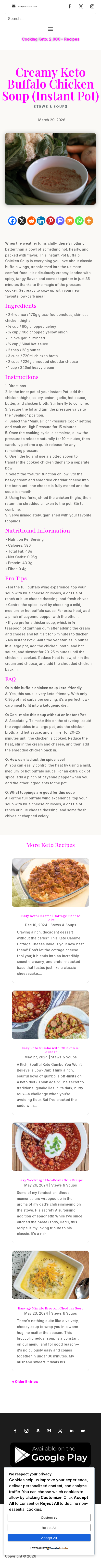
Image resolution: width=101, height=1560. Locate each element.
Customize (49, 1517)
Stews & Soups (51, 107)
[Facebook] (12, 220)
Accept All (49, 1538)
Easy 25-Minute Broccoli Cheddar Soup (50, 1308)
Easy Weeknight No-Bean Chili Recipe (50, 1180)
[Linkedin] (41, 220)
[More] (89, 220)
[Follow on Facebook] (70, 6)
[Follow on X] (81, 6)
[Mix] (69, 220)
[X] (22, 220)
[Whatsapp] (79, 220)
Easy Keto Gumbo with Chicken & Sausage (51, 1050)
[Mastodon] (60, 220)
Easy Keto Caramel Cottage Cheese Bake (50, 918)
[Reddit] (31, 220)
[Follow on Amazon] (38, 1431)
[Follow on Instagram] (92, 6)
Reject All (49, 1528)
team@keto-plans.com (27, 6)
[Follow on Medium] (49, 1431)
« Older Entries (25, 1381)
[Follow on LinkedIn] (72, 1431)
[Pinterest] (50, 220)
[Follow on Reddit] (83, 1431)
